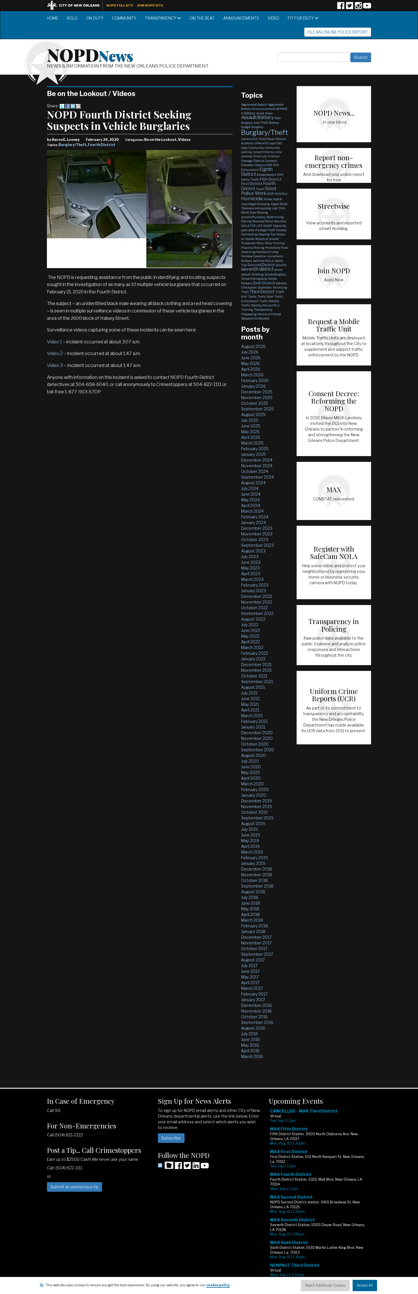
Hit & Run (281, 193)
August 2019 (253, 823)
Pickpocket (248, 243)
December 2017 (256, 937)
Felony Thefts (250, 179)
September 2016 (257, 1022)
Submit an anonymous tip (74, 1186)
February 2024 (254, 516)
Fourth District (101, 145)
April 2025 (250, 437)
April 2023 (250, 573)
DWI (269, 165)
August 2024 (253, 482)
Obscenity (279, 226)
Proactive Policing (252, 247)
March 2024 (252, 511)
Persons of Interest (267, 239)
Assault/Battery (257, 117)
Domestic (271, 160)
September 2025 (257, 408)
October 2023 (254, 539)
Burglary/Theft (72, 145)
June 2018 (250, 903)
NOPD (90, 54)
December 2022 (256, 596)
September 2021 (257, 681)
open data (247, 230)
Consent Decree (263, 152)
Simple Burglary (275, 274)
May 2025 (250, 431)
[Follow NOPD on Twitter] (349, 7)
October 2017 (254, 948)
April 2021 (250, 709)
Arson (269, 113)
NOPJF (267, 226)
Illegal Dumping (259, 204)
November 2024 (256, 465)
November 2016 (256, 1011)
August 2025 (253, 414)
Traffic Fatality (269, 301)
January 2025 (253, 454)
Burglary (257, 127)
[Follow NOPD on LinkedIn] (196, 1167)
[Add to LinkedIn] (73, 105)
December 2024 (256, 460)
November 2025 (256, 397)
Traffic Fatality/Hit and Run (260, 305)
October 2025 (254, 403)
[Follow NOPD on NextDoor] (165, 1165)
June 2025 (250, 425)
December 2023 (256, 528)
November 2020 (257, 738)
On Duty (95, 18)
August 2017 (253, 959)
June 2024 (250, 494)
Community (124, 18)
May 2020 (250, 772)
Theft (245, 292)
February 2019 (254, 857)
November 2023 (256, 533)
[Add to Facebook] (67, 105)
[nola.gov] (76, 4)
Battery (274, 122)
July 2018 (249, 897)
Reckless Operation (253, 256)
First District (251, 183)
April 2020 (250, 778)
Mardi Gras (248, 212)
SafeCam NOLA (263, 260)
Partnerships (249, 234)
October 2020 (254, 744)
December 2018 (256, 869)
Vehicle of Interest (269, 314)
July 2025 (249, 420)
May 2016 (250, 1045)
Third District (262, 291)
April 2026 (250, 369)
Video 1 (54, 342)
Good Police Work (258, 191)
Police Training (275, 243)
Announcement (263, 109)
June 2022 (250, 630)
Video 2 (55, 353)
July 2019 (249, 829)
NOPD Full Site (119, 5)
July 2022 (249, 624)
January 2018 (253, 931)
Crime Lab (260, 156)
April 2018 (250, 914)
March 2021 (252, 715)
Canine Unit (249, 139)
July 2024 (249, 488)
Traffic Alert (266, 296)
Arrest (260, 113)
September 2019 (257, 817)
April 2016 (250, 1050)
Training (247, 309)
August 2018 (253, 891)
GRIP (270, 193)
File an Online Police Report (337, 32)
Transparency (161, 18)
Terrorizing (279, 287)
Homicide (252, 198)
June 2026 (250, 357)
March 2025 (252, 443)
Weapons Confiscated (255, 318)
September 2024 (257, 477)
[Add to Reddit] (78, 105)
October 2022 (254, 607)
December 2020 (257, 732)
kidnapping (263, 208)
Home (52, 18)
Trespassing (249, 314)
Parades (281, 230)
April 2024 (250, 505)
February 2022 (254, 653)
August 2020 (253, 755)
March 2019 (252, 852)
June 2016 (250, 1039)
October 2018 (254, 880)
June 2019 (250, 834)
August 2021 (253, 687)
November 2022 (256, 602)
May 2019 (250, 840)
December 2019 (256, 800)
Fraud (260, 189)
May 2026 (250, 363)
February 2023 (254, 585)
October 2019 (254, 812)
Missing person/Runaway (254, 214)
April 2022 (250, 641)
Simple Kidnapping (254, 278)
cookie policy (218, 1285)
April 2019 (250, 846)
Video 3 (55, 365)
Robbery (246, 260)
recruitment (275, 256)
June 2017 (250, 971)
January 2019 (253, 863)
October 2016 (254, 1016)
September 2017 (257, 954)
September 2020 (257, 749)
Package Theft (265, 230)
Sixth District (264, 283)
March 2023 (252, 579)
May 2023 (250, 567)
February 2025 (254, 448)
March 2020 (252, 783)
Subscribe (171, 1138)
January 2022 (253, 658)
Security (281, 265)
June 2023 (250, 562)
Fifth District (270, 179)
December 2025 (256, 391)
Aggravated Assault (254, 104)
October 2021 (254, 675)
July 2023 (249, 556)
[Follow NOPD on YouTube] (367, 7)
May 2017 (250, 976)
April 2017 (250, 982)
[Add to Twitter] (62, 105)
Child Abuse (266, 139)
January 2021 (253, 727)
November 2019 (256, 806)
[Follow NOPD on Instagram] (358, 7)
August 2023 (253, 550)
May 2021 (250, 704)
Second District (261, 264)
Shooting (257, 274)
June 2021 (250, 698)
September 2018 (257, 886)
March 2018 (252, 920)
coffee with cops (264, 143)
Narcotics (280, 221)
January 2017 (253, 999)
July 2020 (250, 761)
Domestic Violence (253, 165)
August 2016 (253, 1028)
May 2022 (250, 636)
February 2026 (254, 380)
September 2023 (257, 545)
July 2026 (249, 352)
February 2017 (254, 994)
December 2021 (256, 664)
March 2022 (252, 647)
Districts (258, 160)
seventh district (257, 269)
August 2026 (253, 346)
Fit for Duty (301, 18)
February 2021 (254, 721)
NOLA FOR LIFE (251, 226)
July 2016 (249, 1033)
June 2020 (251, 766)
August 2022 (253, 619)
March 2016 (252, 1056)
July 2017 (249, 965)
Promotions (272, 247)
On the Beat (202, 18)
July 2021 (249, 692)
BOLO (72, 18)
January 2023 (253, 590)
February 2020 (255, 789)
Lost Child (278, 208)
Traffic (252, 296)
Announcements (241, 18)
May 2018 (250, 908)
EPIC (280, 174)
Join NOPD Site (150, 5)
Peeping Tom (267, 234)
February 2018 (254, 925)
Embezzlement (266, 174)
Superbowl (265, 287)
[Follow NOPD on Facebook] (341, 7)
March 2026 (252, 374)
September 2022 (257, 613)
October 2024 (254, 471)
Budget (246, 127)
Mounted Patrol (263, 221)
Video (273, 18)
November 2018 (256, 874)
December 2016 (256, 1005)
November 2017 (256, 942)
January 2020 (253, 795)
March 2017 (252, 988)
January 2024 (253, 522)
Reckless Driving (267, 252)
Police (260, 243)
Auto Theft (261, 122)
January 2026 (253, 386)
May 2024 (250, 499)
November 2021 (256, 670)
